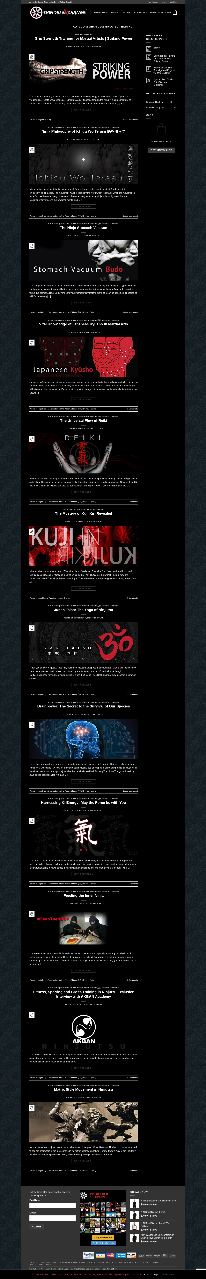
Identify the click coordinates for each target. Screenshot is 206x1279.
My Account (153, 2)
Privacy (146, 1263)
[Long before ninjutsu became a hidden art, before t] (103, 1215)
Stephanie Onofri (96, 714)
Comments (132, 409)
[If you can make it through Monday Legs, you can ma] (103, 1225)
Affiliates (45, 1263)
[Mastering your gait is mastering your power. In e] (118, 1215)
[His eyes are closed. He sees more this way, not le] (113, 1204)
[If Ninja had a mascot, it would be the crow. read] (118, 1230)
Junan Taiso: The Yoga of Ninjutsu (83, 610)
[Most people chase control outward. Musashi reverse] (87, 1204)
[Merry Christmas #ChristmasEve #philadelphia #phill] (108, 1215)
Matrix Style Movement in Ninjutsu (83, 1089)
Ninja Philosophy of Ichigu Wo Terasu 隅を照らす (83, 131)
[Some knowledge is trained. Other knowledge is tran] (87, 1215)
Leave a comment (130, 119)
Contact (153, 12)
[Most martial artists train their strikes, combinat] (82, 1209)
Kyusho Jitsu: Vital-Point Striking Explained (163, 82)
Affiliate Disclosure (40, 1265)
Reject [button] (156, 1274)
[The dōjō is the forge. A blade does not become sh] (113, 1209)
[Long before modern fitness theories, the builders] (92, 1215)
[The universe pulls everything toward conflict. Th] (123, 1204)
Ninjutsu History (136, 12)
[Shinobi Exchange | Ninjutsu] (58, 13)
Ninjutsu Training (83, 34)
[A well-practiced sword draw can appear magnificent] (108, 1230)
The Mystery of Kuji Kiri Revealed (83, 513)
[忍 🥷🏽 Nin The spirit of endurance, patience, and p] (123, 1215)
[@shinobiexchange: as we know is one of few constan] (103, 1230)
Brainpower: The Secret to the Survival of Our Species (83, 706)
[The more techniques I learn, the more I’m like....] (123, 1225)
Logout (164, 2)
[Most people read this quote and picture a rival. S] (103, 1204)
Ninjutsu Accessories (98, 1263)
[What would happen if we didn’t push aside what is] (123, 1230)
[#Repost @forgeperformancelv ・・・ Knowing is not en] (108, 1220)
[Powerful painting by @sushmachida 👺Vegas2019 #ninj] (92, 1225)
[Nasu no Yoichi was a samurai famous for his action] (97, 1225)
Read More (168, 1274)
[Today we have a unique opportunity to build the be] (123, 1220)
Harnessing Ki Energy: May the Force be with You (83, 803)
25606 (156, 48)
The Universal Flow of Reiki (83, 420)
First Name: (34, 1200)
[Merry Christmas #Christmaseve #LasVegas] (113, 1215)
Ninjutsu (81, 509)
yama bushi (99, 811)
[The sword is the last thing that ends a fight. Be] (92, 1204)
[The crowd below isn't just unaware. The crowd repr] (108, 1204)
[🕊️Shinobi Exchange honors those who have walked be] (82, 1220)
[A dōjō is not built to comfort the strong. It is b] (118, 1209)
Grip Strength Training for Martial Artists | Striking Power (83, 38)
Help (137, 1263)
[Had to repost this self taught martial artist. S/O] (97, 1220)
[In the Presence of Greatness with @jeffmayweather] (118, 1225)
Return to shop (161, 150)
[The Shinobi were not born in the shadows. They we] (108, 1209)
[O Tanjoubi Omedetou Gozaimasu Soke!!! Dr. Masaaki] (92, 1220)
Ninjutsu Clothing (155, 102)
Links (55, 1263)
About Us (34, 1263)
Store (82, 1263)
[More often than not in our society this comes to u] (97, 1230)
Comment (133, 884)
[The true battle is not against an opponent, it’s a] (87, 1220)
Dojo (122, 12)
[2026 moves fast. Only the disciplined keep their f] (97, 1215)
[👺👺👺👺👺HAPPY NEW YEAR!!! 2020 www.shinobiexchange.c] (87, 1225)
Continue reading (84, 110)
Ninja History (69, 509)
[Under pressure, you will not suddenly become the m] (82, 1204)
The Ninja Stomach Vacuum (83, 228)
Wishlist (173, 2)
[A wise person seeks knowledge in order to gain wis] (82, 1230)
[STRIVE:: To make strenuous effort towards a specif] (82, 1225)
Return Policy (126, 1263)
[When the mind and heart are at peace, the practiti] (103, 1209)
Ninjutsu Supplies (155, 107)
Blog (114, 1263)
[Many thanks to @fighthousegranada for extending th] (87, 1230)
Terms (155, 1263)
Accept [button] (146, 1274)
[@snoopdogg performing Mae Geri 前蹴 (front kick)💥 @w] (108, 1225)
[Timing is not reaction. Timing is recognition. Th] (118, 1204)
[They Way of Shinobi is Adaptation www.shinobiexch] (118, 1220)
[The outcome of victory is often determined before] (92, 1230)
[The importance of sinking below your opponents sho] (113, 1225)
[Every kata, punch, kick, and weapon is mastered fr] (113, 1220)
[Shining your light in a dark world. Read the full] (113, 1230)
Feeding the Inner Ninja (84, 895)
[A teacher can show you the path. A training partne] (97, 1204)
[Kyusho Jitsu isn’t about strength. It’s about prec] (123, 1209)
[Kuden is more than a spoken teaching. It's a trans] (82, 1215)
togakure (96, 46)
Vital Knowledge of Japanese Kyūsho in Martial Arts (83, 324)
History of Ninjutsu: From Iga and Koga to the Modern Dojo (164, 70)
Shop (113, 12)
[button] (168, 13)
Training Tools (100, 12)
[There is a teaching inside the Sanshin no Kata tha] (87, 1209)
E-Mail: (32, 1213)
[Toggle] (175, 102)
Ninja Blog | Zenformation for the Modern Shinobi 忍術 (74, 127)
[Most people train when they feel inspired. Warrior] (92, 1209)
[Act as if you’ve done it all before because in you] (103, 1220)
